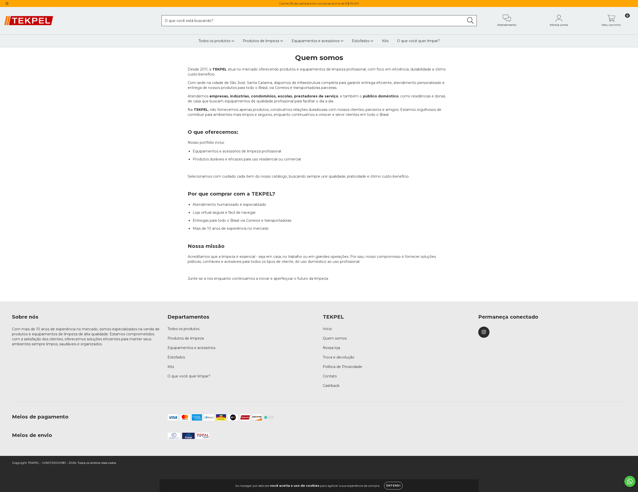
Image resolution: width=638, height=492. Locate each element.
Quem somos (335, 338)
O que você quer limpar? (418, 41)
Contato (330, 376)
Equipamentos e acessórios (316, 41)
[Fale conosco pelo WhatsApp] (630, 481)
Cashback (331, 385)
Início (327, 329)
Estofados (361, 41)
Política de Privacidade (342, 366)
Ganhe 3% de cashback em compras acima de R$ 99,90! (319, 3)
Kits (385, 41)
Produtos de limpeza (261, 41)
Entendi (393, 485)
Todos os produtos (214, 41)
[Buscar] (470, 20)
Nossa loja (331, 348)
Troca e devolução (338, 357)
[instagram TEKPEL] (7, 3)
